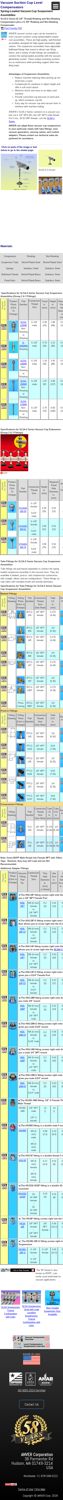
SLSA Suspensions (31, 1306)
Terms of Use (25, 1489)
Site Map (40, 1489)
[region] (31, 1424)
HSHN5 (22, 1130)
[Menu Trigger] (55, 6)
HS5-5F (22, 1160)
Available (52, 1314)
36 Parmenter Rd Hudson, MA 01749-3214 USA (32, 1461)
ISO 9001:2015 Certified (31, 1390)
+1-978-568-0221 (47, 1476)
